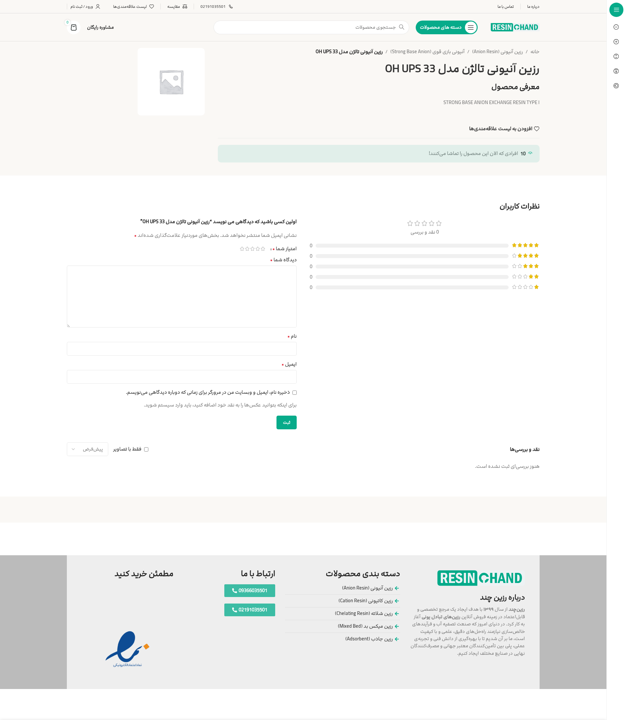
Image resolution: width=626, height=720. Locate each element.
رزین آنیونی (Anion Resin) (497, 51)
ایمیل (289, 364)
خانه (535, 51)
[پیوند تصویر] (481, 578)
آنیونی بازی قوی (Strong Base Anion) (427, 51)
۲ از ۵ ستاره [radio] (257, 248)
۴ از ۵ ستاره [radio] (247, 248)
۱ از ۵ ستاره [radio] (262, 248)
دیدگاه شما (283, 260)
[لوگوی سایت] (515, 27)
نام (292, 336)
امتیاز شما (284, 248)
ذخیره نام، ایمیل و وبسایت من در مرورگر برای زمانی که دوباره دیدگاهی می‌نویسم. (208, 392)
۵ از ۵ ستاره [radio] (242, 248)
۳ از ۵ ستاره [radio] (252, 248)
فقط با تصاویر (127, 449)
